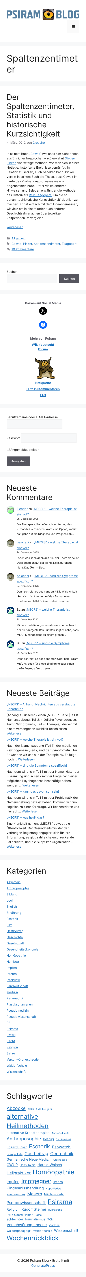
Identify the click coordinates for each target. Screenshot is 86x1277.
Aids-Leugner (44, 1109)
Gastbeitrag (15, 931)
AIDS (31, 1109)
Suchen (12, 271)
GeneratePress (43, 1265)
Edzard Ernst (17, 1147)
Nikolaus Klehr (54, 1194)
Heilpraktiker (19, 1172)
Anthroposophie (18, 888)
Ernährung (14, 912)
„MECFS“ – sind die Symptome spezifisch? (37, 765)
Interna (12, 974)
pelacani (23, 542)
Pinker (27, 243)
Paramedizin (15, 998)
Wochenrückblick (33, 1238)
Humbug (13, 961)
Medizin (12, 992)
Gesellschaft (15, 943)
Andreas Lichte (60, 1133)
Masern (34, 1193)
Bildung (12, 894)
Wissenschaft (16, 1071)
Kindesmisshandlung (25, 1188)
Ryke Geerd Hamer (20, 1215)
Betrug (48, 1139)
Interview (13, 980)
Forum (43, 349)
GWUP (12, 1165)
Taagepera (69, 243)
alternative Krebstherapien (28, 1133)
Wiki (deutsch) (43, 344)
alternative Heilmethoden (28, 1121)
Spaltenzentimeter (47, 243)
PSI (9, 1023)
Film (9, 925)
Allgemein (18, 238)
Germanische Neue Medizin (29, 1159)
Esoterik (12, 919)
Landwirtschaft (17, 986)
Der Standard (63, 1139)
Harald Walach (49, 1165)
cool (10, 900)
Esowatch (61, 1147)
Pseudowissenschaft (21, 1016)
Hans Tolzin (28, 1165)
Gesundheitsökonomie (22, 949)
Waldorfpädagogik (19, 1230)
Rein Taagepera (40, 195)
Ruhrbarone (55, 1209)
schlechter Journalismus (26, 1219)
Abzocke (16, 1108)
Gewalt (35, 154)
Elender (22, 509)
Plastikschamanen (20, 1004)
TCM (50, 1219)
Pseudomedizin (18, 1010)
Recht (11, 1041)
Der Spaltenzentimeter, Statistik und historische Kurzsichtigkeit (40, 115)
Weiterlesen (15, 227)
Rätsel (11, 1035)
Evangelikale (14, 1154)
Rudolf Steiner (33, 1209)
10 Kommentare (22, 249)
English (12, 906)
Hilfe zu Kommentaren (43, 389)
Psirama (12, 1029)
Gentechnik (61, 1153)
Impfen (12, 967)
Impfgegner (36, 1181)
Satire (11, 1053)
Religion (12, 1047)
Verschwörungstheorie (23, 1059)
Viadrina (54, 1225)
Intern (58, 1182)
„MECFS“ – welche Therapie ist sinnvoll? (35, 739)
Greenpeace (60, 1159)
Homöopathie (16, 955)
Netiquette (43, 383)
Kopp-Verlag (53, 1188)
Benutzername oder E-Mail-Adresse (32, 417)
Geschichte (15, 937)
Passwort (13, 438)
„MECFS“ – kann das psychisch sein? (33, 791)
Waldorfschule (17, 1065)
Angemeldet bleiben (24, 449)
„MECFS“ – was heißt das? (25, 817)
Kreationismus (16, 1194)
